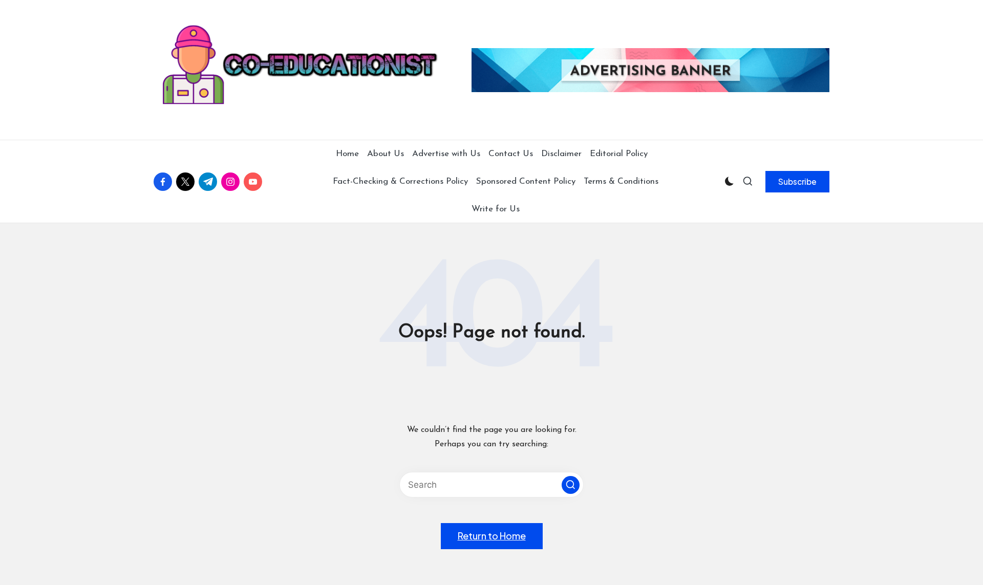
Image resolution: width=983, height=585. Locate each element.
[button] (797, 181)
